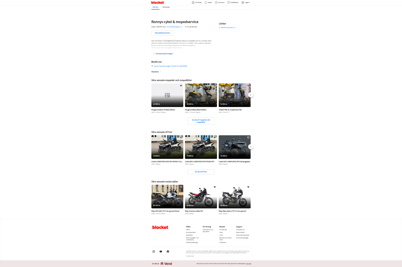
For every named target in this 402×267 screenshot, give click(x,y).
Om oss (155, 7)
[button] (181, 85)
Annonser (166, 7)
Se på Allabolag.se (173, 27)
